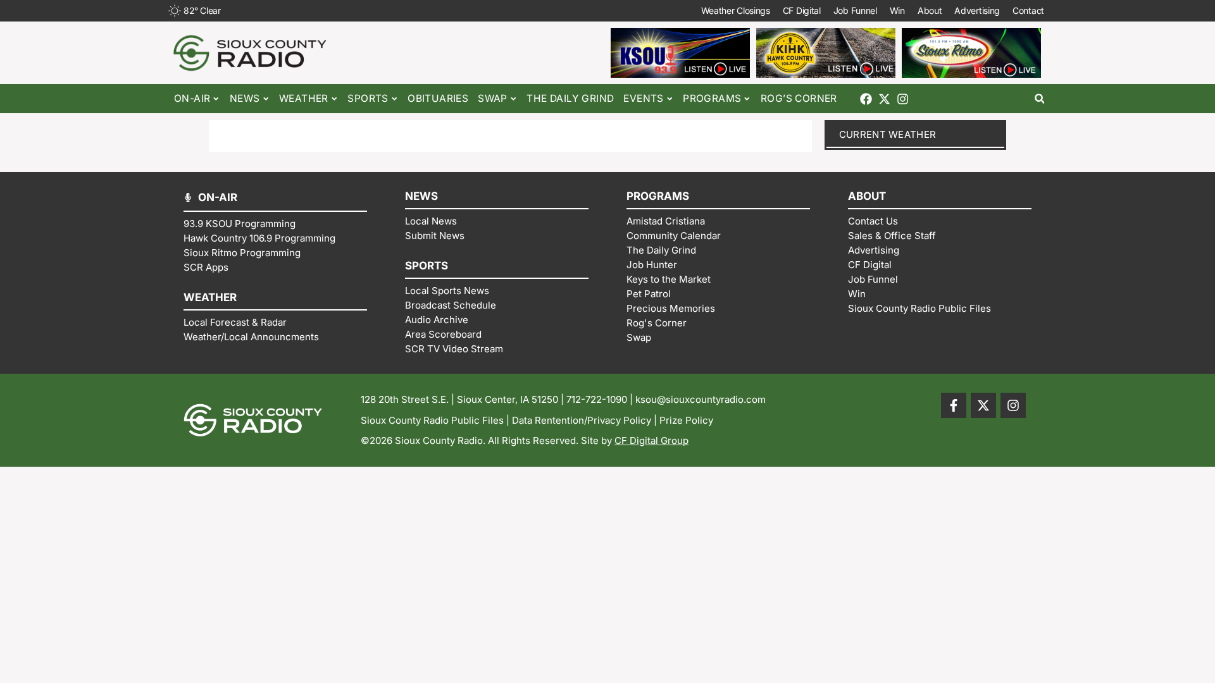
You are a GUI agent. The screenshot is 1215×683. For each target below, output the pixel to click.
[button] (1039, 99)
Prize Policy (686, 420)
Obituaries (438, 98)
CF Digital (802, 10)
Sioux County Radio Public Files (432, 420)
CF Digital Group (651, 440)
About (930, 10)
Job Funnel (855, 10)
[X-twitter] (884, 99)
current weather (888, 134)
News (245, 98)
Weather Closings (735, 10)
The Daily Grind (570, 98)
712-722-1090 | (600, 399)
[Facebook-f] (953, 405)
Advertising (977, 10)
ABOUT (867, 196)
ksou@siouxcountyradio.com (700, 399)
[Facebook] (866, 99)
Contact (1028, 10)
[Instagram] (903, 99)
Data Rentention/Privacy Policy (581, 420)
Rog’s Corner (799, 98)
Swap (493, 98)
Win (897, 10)
